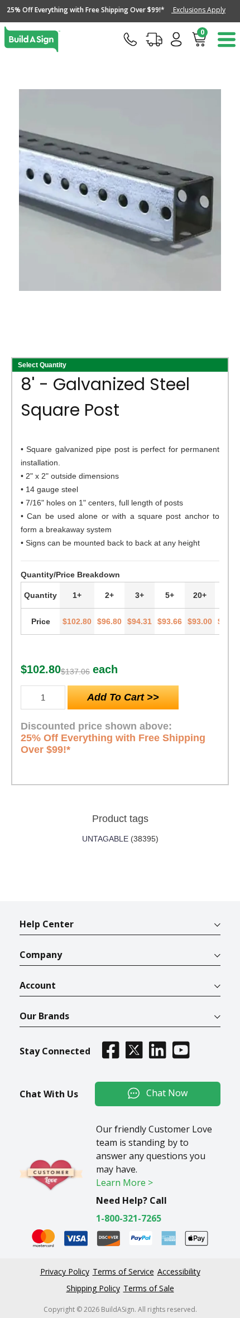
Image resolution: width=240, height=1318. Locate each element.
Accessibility (178, 1271)
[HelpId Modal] (130, 39)
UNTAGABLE (105, 838)
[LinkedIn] (157, 1049)
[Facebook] (110, 1049)
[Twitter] (134, 1049)
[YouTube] (181, 1049)
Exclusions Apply (198, 9)
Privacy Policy (64, 1271)
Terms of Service (123, 1271)
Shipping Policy (93, 1288)
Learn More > (124, 1182)
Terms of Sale (148, 1288)
